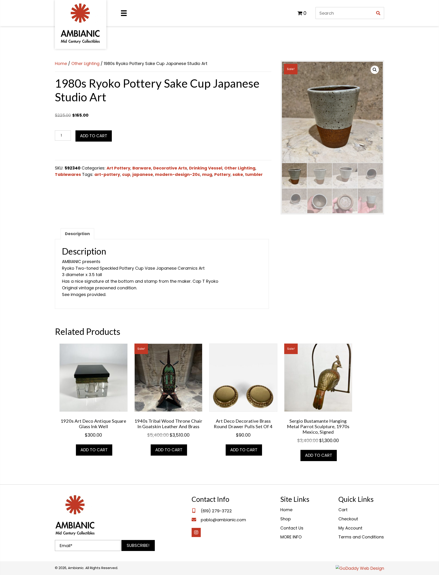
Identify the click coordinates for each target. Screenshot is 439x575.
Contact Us (291, 528)
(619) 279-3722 (216, 511)
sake (238, 174)
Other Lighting (85, 63)
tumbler (254, 174)
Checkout (348, 519)
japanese (142, 174)
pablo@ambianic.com (223, 520)
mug (207, 174)
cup (126, 174)
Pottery (222, 174)
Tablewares (68, 174)
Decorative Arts (170, 168)
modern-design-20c (177, 174)
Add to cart (93, 136)
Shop (285, 519)
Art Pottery (118, 168)
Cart (343, 510)
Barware (141, 168)
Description (77, 233)
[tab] (77, 233)
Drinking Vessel (205, 168)
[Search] (378, 13)
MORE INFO (291, 537)
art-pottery (107, 174)
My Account (350, 528)
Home (61, 63)
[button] (138, 545)
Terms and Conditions (361, 537)
